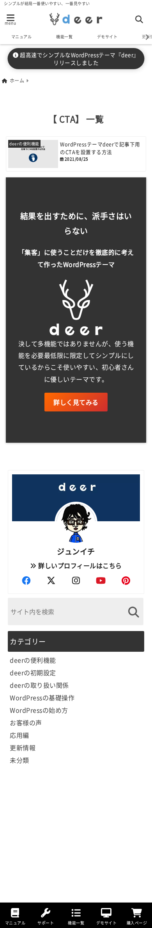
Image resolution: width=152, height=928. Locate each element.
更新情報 (22, 747)
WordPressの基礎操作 (42, 697)
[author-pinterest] (126, 580)
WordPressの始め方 (39, 710)
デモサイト (107, 36)
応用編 (19, 735)
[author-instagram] (76, 580)
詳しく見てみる (76, 402)
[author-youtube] (101, 580)
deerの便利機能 (33, 660)
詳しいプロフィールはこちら (79, 565)
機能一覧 (64, 36)
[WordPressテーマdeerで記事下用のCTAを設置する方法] (76, 154)
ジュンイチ (76, 551)
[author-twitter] (51, 580)
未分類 (19, 760)
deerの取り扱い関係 (39, 685)
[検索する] (133, 612)
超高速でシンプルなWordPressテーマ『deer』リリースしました (79, 58)
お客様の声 (26, 722)
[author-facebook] (26, 580)
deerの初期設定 (33, 672)
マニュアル (21, 36)
